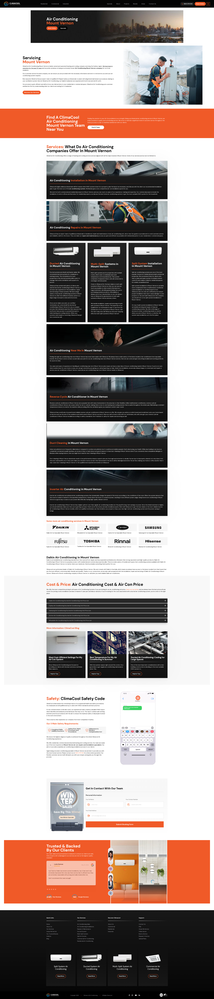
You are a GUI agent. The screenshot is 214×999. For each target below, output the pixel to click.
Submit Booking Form (124, 824)
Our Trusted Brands (52, 934)
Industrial (66, 4)
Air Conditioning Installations (85, 926)
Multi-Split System (82, 934)
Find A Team (96, 127)
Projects (126, 4)
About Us (49, 926)
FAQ (140, 926)
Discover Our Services (31, 92)
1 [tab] (47, 889)
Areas (143, 4)
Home (48, 924)
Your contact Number (132, 799)
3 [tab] (51, 889)
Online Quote (142, 931)
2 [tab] (49, 889)
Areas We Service (51, 931)
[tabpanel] (71, 873)
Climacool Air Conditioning (90, 995)
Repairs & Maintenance (84, 929)
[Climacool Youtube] (136, 995)
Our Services (50, 929)
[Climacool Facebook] (129, 995)
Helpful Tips (54, 674)
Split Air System (81, 936)
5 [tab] (55, 889)
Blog (47, 939)
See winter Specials (67, 817)
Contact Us (152, 4)
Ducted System (81, 931)
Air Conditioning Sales (83, 924)
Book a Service (143, 934)
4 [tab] (53, 889)
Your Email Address (91, 810)
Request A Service (144, 936)
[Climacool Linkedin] (139, 995)
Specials (109, 4)
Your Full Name (90, 799)
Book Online (200, 4)
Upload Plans (142, 939)
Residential (44, 4)
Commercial (55, 4)
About (118, 4)
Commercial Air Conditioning (85, 939)
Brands (135, 4)
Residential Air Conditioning (85, 941)
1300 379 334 (188, 4)
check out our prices (132, 589)
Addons (48, 936)
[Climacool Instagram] (132, 995)
